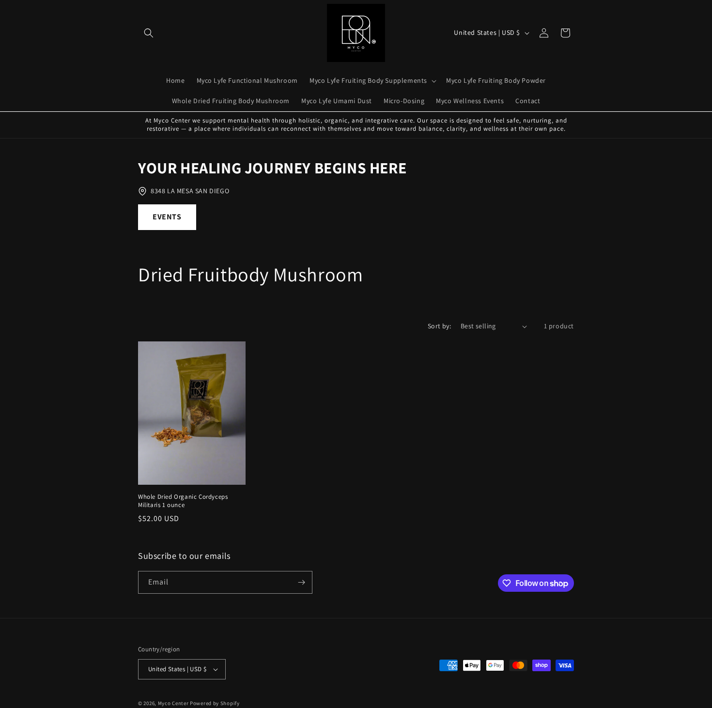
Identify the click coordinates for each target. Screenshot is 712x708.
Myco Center (173, 703)
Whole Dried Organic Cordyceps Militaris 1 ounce (183, 501)
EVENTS (167, 217)
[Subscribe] (301, 582)
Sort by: (439, 326)
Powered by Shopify (215, 703)
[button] (148, 33)
